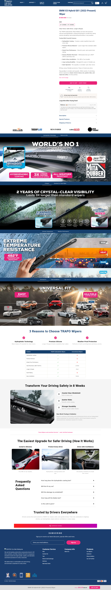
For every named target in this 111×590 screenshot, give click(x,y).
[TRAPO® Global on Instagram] (11, 567)
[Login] (102, 3)
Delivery (45, 561)
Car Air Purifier (90, 558)
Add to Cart (94, 587)
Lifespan (47, 183)
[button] (63, 17)
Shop (21, 2)
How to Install (42, 3)
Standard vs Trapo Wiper (60, 183)
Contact (70, 2)
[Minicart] (105, 3)
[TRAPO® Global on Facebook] (6, 567)
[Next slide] (107, 159)
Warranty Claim (46, 563)
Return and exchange (48, 558)
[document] (35, 18)
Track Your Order (56, 3)
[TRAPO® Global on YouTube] (8, 567)
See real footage (63, 77)
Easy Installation (55, 279)
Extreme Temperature (47, 231)
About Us (67, 551)
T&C (44, 556)
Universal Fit (43, 279)
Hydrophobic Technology (49, 135)
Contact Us (45, 553)
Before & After (64, 135)
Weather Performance (63, 231)
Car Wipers (89, 551)
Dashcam (89, 553)
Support (31, 2)
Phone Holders (90, 556)
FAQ (44, 551)
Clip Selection (67, 279)
